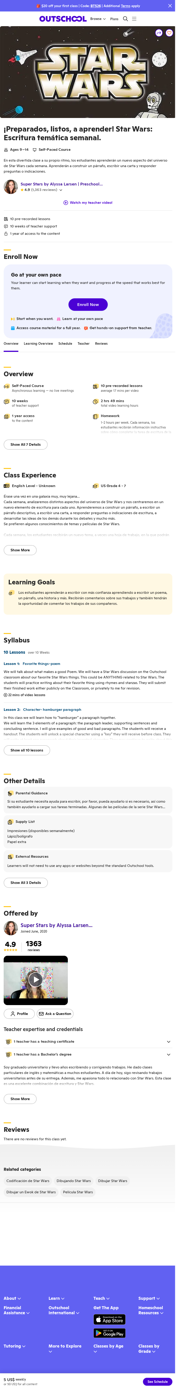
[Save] (169, 33)
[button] (88, 1041)
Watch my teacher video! (91, 202)
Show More (20, 550)
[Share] (159, 33)
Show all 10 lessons (27, 750)
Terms (125, 6)
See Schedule (158, 1382)
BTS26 (96, 6)
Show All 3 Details (26, 882)
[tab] (11, 343)
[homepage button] (63, 19)
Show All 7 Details (26, 444)
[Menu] (134, 18)
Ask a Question (58, 1013)
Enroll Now (88, 304)
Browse (96, 19)
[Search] (125, 19)
